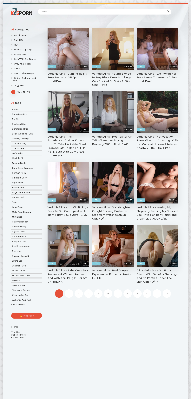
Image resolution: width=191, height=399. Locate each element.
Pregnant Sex (19, 241)
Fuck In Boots (19, 163)
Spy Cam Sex (18, 285)
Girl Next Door (19, 178)
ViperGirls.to (17, 332)
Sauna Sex (17, 261)
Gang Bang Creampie (23, 168)
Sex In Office (18, 270)
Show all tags (18, 304)
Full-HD (18, 40)
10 (147, 293)
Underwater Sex (20, 295)
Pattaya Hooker (20, 222)
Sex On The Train (21, 275)
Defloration (17, 153)
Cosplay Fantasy (20, 138)
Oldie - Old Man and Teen (23, 79)
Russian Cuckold (20, 256)
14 (167, 293)
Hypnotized (18, 197)
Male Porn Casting (21, 212)
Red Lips (16, 251)
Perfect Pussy (19, 226)
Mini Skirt (17, 217)
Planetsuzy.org (18, 335)
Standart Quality (22, 49)
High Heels (17, 182)
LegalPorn (17, 207)
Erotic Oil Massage (24, 73)
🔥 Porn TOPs (27, 316)
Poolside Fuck (19, 236)
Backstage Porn (20, 114)
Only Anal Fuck (22, 63)
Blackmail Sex (19, 124)
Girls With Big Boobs (25, 59)
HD (16, 44)
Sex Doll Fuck (19, 266)
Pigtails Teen (18, 231)
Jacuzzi (15, 202)
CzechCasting (19, 143)
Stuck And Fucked (21, 290)
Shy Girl (16, 280)
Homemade (18, 187)
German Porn (19, 173)
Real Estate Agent (21, 246)
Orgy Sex (19, 85)
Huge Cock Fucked (21, 192)
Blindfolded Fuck (20, 129)
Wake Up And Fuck (21, 300)
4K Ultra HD (20, 35)
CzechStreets (19, 148)
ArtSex (15, 109)
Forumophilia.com (20, 337)
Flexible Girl (18, 158)
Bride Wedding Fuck (22, 134)
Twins (17, 68)
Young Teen (20, 54)
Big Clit (15, 119)
